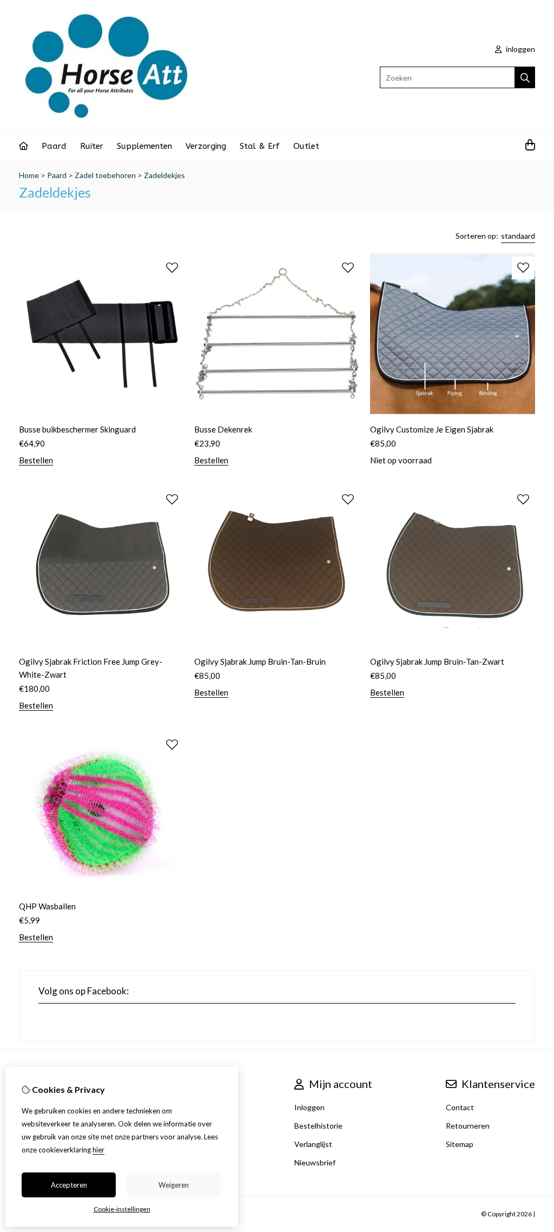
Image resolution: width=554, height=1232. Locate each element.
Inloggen (309, 1107)
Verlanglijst (313, 1144)
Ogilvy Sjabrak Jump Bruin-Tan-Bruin (260, 661)
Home (29, 175)
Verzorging (206, 146)
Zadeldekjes (164, 175)
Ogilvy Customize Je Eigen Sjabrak (431, 429)
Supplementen (144, 146)
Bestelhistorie (318, 1125)
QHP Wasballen (47, 906)
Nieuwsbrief (314, 1162)
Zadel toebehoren (105, 175)
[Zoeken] (525, 77)
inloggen (519, 49)
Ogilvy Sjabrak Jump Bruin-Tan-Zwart (437, 661)
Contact (460, 1107)
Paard (54, 146)
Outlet (306, 146)
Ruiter (91, 146)
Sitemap (459, 1144)
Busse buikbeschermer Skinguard (77, 429)
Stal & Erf (260, 146)
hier (98, 1149)
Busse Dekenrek (223, 429)
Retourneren (468, 1125)
